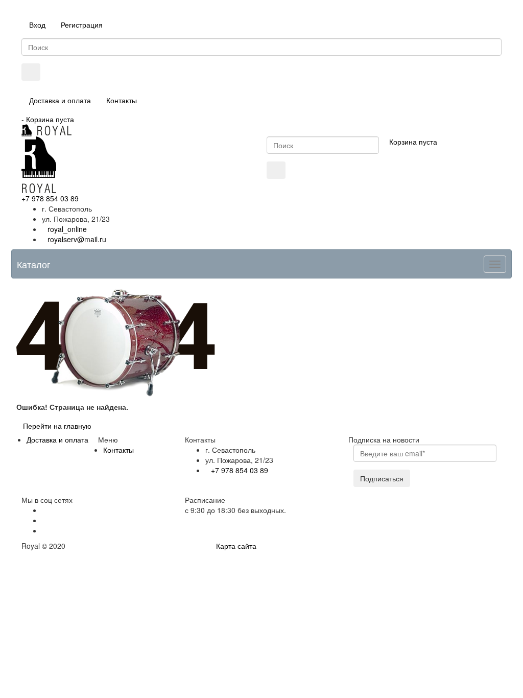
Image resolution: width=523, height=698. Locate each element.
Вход (37, 24)
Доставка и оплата (60, 100)
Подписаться (381, 478)
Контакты (121, 100)
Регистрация (82, 24)
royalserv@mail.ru (76, 239)
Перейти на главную (57, 426)
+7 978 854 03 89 (50, 198)
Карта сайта (236, 546)
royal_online (67, 229)
